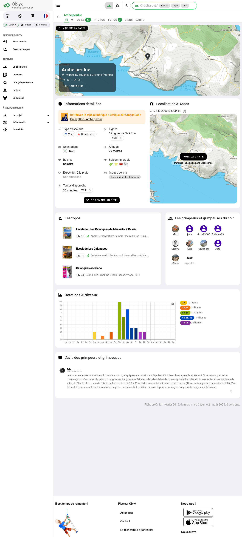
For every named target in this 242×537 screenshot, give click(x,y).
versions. (233, 404)
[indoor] (117, 5)
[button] (7, 16)
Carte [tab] (140, 19)
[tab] (66, 19)
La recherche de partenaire (136, 530)
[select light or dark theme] (20, 16)
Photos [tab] (99, 19)
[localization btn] (33, 16)
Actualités (126, 513)
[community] (126, 5)
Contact (125, 521)
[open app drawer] (58, 5)
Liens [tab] (129, 19)
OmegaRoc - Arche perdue (86, 119)
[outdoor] (109, 5)
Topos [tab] (114, 19)
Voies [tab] (83, 19)
